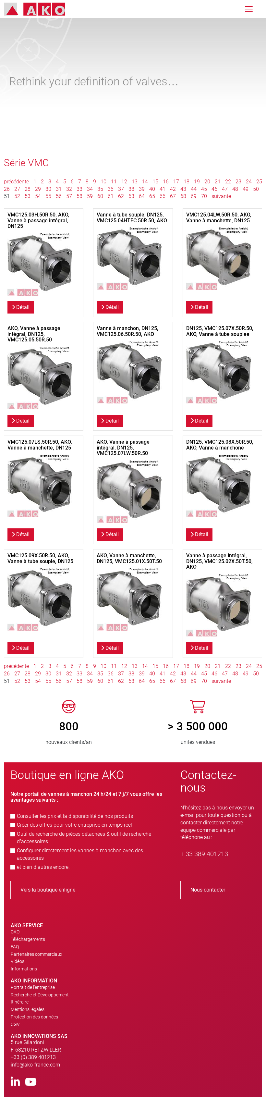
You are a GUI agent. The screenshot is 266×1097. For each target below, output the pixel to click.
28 (27, 189)
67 (173, 196)
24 (249, 182)
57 (69, 196)
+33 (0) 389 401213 (33, 1057)
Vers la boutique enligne (47, 890)
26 (7, 189)
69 (194, 196)
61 (111, 196)
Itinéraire (20, 1002)
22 (228, 182)
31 (59, 189)
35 (100, 189)
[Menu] (249, 9)
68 (183, 196)
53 (27, 196)
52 (17, 196)
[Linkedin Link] (15, 1082)
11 (114, 182)
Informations (24, 968)
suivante (221, 196)
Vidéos (17, 961)
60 (100, 196)
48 (235, 189)
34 (90, 189)
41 (162, 189)
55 (48, 196)
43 (183, 189)
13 (135, 182)
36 (111, 189)
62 (121, 196)
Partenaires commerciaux (36, 954)
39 (142, 189)
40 (152, 189)
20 (207, 182)
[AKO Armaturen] (39, 9)
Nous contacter (207, 890)
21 (218, 182)
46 (214, 189)
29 (38, 189)
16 (166, 182)
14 (145, 182)
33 (79, 189)
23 (238, 182)
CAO (15, 931)
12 (124, 182)
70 (204, 196)
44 (194, 189)
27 (17, 189)
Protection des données (34, 1016)
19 (197, 182)
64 (142, 196)
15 (155, 182)
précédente (17, 182)
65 (152, 196)
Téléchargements (28, 939)
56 (59, 196)
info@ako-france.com (35, 1065)
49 (245, 189)
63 (131, 196)
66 (162, 196)
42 (173, 189)
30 (48, 189)
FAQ (15, 946)
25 (259, 182)
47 (225, 189)
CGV (15, 1024)
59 (90, 196)
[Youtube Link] (31, 1082)
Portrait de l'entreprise (33, 987)
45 (204, 189)
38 (131, 189)
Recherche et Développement (40, 994)
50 (256, 189)
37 (121, 189)
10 (103, 182)
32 (69, 189)
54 (38, 196)
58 (79, 196)
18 (186, 182)
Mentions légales (27, 1009)
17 (176, 182)
